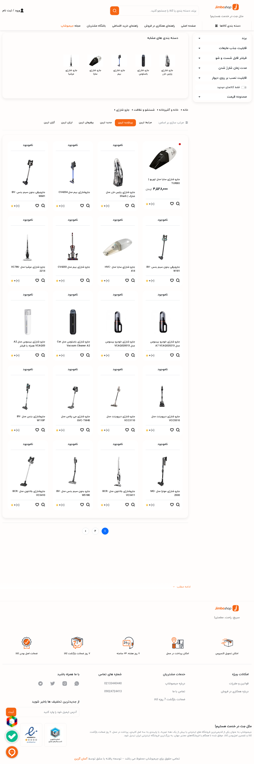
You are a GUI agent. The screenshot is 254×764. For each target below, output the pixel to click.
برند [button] (244, 38)
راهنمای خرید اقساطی (125, 26)
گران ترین (49, 122)
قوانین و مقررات (239, 683)
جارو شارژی (122, 110)
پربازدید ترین (125, 122)
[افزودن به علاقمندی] (172, 204)
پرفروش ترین (86, 122)
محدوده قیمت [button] (237, 97)
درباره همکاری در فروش (235, 691)
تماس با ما (178, 691)
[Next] (85, 531)
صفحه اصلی (188, 26)
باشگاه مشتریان (96, 26)
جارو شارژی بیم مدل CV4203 (74, 267)
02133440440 (113, 683)
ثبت (11, 712)
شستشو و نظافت (144, 110)
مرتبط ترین (145, 122)
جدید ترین (106, 122)
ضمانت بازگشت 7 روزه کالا (169, 699)
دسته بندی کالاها (230, 26)
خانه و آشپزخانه (168, 110)
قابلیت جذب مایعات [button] (233, 48)
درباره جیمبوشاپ (175, 683)
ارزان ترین (66, 122)
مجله (70, 26)
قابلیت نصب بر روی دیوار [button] (229, 78)
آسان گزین (81, 759)
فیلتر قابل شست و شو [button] (231, 58)
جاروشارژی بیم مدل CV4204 (74, 192)
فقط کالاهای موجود (228, 87)
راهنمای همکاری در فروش (159, 26)
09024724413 (113, 691)
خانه (185, 110)
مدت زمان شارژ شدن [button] (232, 68)
